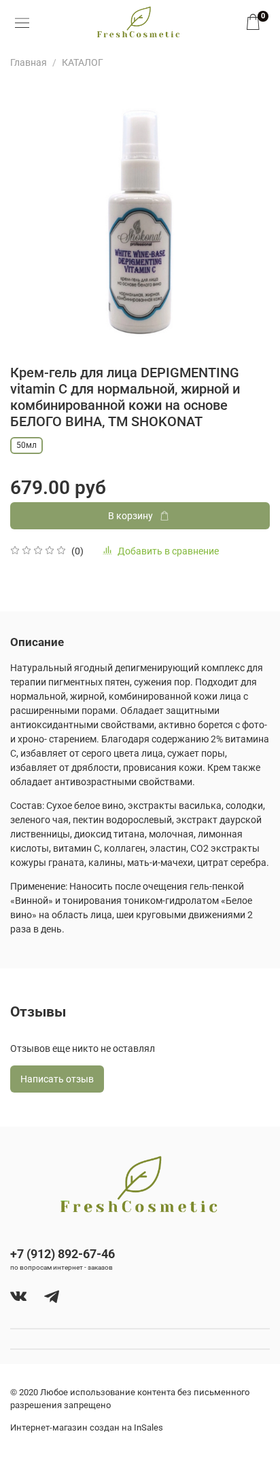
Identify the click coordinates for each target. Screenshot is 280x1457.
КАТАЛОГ (82, 62)
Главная (28, 62)
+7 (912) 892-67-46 (62, 1254)
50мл (26, 445)
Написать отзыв (57, 1079)
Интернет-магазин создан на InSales (86, 1427)
